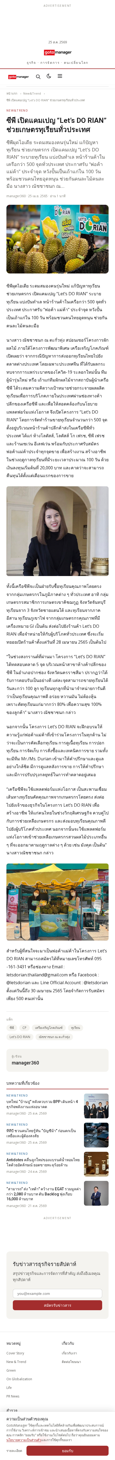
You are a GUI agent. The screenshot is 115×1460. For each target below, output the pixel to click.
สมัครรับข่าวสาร (57, 1305)
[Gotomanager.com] (57, 52)
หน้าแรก (11, 93)
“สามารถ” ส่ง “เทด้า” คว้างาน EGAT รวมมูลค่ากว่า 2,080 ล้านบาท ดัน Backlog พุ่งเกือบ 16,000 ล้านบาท (43, 1194)
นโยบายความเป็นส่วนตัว (23, 1440)
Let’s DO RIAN (20, 1037)
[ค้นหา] (38, 77)
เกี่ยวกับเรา (69, 1353)
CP (24, 1027)
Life (9, 1387)
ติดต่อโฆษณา (71, 1362)
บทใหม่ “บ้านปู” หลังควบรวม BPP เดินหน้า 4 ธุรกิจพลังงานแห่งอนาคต (42, 1104)
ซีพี (12, 1027)
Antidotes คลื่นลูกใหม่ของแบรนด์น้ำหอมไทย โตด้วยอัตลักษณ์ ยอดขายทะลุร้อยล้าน (43, 1162)
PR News (12, 1396)
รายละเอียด (14, 1450)
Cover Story (15, 1353)
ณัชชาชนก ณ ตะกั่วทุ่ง (54, 1037)
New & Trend (16, 1362)
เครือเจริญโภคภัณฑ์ (49, 1027)
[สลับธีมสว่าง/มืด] (49, 76)
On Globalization (19, 1379)
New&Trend (32, 93)
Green (11, 1370)
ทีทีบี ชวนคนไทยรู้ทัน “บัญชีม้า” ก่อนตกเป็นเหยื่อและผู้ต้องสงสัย (41, 1133)
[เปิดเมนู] (60, 77)
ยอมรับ (67, 1450)
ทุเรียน (75, 1027)
